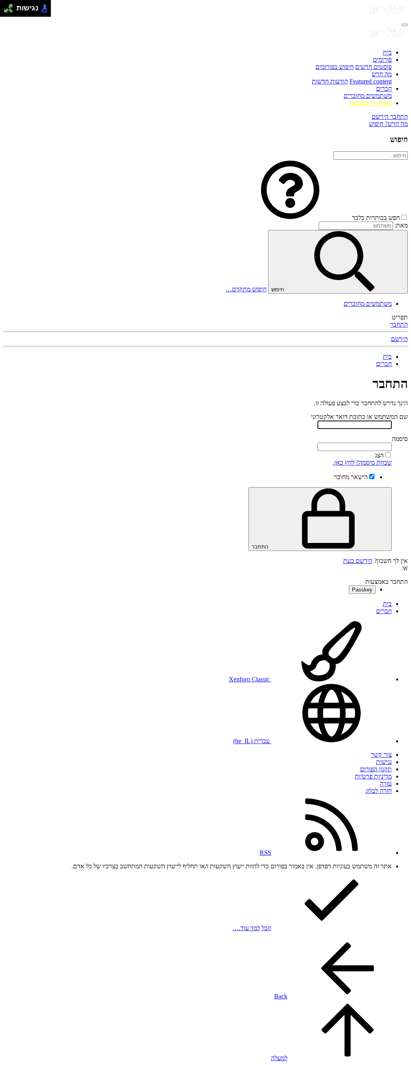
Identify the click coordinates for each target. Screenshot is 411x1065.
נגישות (384, 761)
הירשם (399, 338)
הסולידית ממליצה (371, 103)
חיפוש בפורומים (334, 66)
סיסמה (400, 438)
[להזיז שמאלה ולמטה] (6, 10)
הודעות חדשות (330, 81)
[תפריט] (404, 25)
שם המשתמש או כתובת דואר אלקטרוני (359, 416)
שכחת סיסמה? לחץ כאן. (362, 462)
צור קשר (381, 754)
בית (387, 52)
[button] (290, 217)
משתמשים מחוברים (368, 95)
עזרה (386, 783)
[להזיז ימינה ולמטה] (10, 10)
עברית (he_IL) (252, 741)
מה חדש (382, 74)
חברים (384, 88)
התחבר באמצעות (386, 581)
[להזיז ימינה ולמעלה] (10, 6)
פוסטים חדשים (373, 66)
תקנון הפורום (376, 769)
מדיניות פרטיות (373, 776)
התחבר (399, 324)
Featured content (371, 81)
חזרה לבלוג (379, 790)
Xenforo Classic (250, 679)
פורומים (382, 59)
